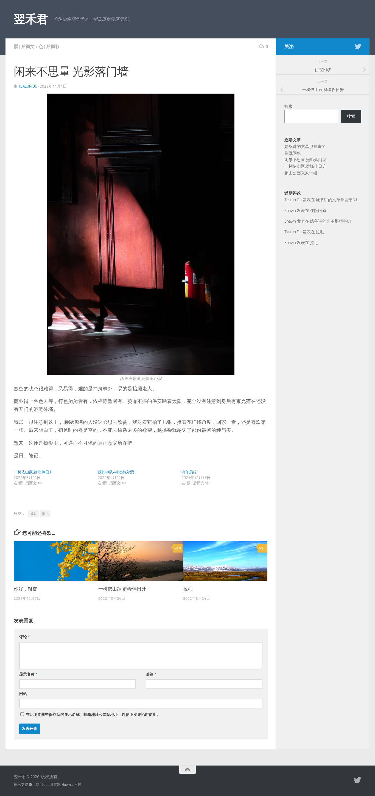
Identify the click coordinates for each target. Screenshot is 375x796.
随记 (45, 513)
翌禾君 (31, 19)
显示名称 (28, 674)
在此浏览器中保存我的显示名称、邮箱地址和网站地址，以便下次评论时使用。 (93, 714)
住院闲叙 (292, 153)
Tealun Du (27, 86)
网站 (23, 693)
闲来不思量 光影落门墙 (305, 159)
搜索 (288, 106)
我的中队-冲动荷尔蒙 (116, 472)
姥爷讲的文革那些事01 (305, 146)
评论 (24, 637)
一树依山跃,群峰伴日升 (33, 472)
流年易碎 (189, 472)
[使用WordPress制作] (30, 784)
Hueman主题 (71, 785)
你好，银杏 (25, 589)
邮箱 (151, 674)
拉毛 (187, 589)
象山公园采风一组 (300, 172)
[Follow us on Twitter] (358, 46)
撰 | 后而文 (24, 46)
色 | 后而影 (49, 46)
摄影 (33, 513)
